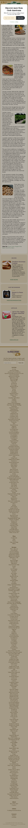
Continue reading (14, 22)
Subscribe (20, 18)
